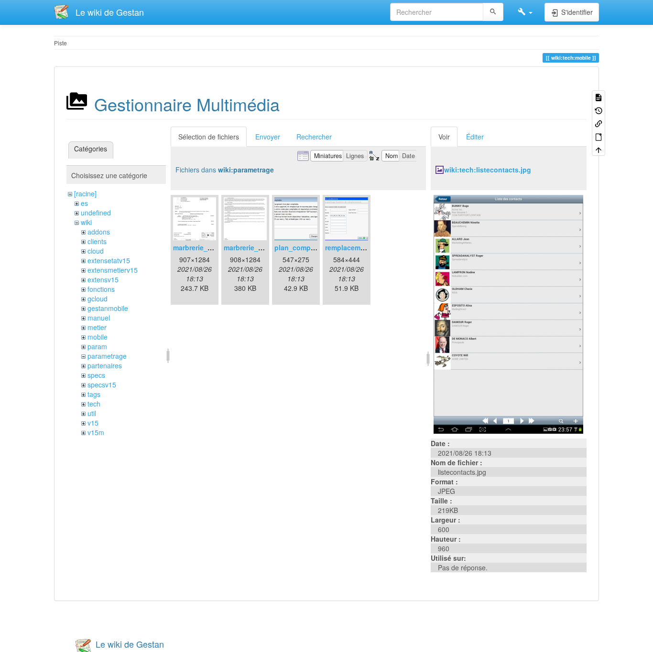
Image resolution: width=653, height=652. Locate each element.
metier (97, 327)
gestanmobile (107, 308)
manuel (98, 317)
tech (93, 403)
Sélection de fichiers (208, 136)
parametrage (107, 356)
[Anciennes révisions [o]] (598, 110)
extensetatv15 (108, 260)
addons (98, 231)
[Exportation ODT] (598, 136)
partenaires (104, 365)
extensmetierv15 (112, 270)
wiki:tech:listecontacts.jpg (487, 169)
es (84, 203)
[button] (525, 12)
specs (96, 375)
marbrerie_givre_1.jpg (208, 247)
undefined (96, 212)
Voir (444, 136)
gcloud (97, 298)
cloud (95, 251)
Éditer (475, 136)
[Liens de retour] (598, 123)
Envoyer (267, 136)
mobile (97, 337)
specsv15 (101, 384)
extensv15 (103, 279)
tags (93, 394)
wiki (86, 222)
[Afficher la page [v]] (598, 97)
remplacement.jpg (354, 247)
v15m (95, 432)
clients (97, 241)
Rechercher (314, 136)
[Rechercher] (493, 12)
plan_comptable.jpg (306, 247)
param (97, 346)
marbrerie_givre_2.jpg (259, 247)
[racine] (85, 193)
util (91, 413)
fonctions (101, 289)
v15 (92, 423)
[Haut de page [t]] (598, 149)
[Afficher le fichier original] (508, 313)
